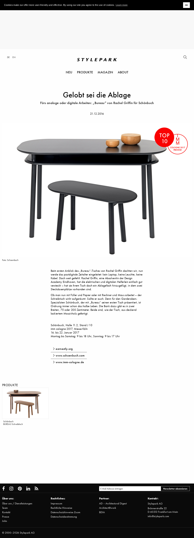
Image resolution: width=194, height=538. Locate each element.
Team (5, 507)
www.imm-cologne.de (70, 362)
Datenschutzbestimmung (64, 516)
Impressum (56, 503)
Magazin (105, 72)
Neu (69, 72)
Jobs (4, 521)
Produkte (85, 72)
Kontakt (6, 512)
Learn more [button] (122, 5)
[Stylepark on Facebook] (3, 488)
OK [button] (186, 5)
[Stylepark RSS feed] (36, 488)
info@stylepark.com (158, 516)
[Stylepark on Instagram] (11, 488)
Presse (5, 516)
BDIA (102, 512)
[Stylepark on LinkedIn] (28, 488)
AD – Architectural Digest (113, 503)
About (123, 72)
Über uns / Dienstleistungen (17, 503)
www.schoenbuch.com (70, 355)
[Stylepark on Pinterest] (20, 488)
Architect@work (107, 507)
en (13, 57)
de (8, 57)
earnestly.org (64, 349)
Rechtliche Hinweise (61, 507)
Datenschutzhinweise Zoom (65, 512)
